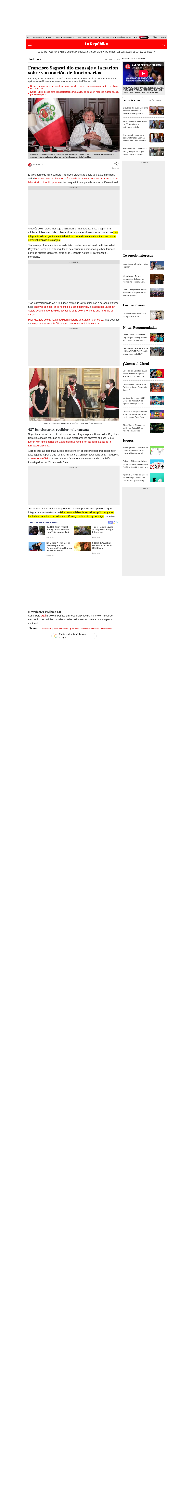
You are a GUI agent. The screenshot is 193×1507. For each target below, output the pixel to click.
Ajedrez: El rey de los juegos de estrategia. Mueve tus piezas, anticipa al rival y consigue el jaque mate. (135, 479)
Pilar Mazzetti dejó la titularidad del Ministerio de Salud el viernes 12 (65, 319)
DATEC (143, 52)
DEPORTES (110, 52)
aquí (43, 615)
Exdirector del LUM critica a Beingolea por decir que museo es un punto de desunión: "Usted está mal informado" (135, 154)
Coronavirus (106, 628)
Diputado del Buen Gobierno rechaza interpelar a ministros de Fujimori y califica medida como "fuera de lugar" (135, 113)
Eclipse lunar (54, 37)
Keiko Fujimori (39, 37)
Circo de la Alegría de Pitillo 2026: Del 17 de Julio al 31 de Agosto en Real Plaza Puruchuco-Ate (135, 415)
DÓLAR (136, 52)
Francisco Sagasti (61, 628)
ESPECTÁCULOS (124, 52)
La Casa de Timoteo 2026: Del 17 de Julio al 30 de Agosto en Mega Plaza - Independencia (134, 402)
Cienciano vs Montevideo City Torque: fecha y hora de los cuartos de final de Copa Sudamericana (135, 339)
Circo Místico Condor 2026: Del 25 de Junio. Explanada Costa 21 (135, 387)
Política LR (38, 165)
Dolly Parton (68, 37)
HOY (28, 37)
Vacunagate (46, 628)
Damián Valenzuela (125, 37)
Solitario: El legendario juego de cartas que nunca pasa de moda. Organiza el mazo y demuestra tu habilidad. (135, 465)
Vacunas (75, 628)
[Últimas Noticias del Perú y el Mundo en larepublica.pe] (96, 44)
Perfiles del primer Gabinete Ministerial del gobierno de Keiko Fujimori (135, 293)
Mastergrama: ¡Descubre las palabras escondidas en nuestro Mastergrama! (135, 450)
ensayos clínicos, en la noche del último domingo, (61, 306)
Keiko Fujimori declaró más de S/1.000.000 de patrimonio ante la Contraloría (135, 125)
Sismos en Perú (107, 37)
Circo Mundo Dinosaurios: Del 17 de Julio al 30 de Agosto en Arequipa (134, 428)
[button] (30, 44)
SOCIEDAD (83, 52)
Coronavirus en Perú (90, 628)
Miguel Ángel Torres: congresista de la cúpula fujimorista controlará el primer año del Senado (133, 280)
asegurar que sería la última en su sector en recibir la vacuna (65, 323)
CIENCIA (100, 52)
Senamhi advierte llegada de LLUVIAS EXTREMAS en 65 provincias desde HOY (135, 351)
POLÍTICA (52, 52)
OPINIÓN (62, 52)
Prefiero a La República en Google (72, 636)
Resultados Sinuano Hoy (88, 37)
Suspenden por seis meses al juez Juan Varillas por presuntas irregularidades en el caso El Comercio (74, 87)
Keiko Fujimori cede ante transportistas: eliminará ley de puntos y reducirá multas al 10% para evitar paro (74, 93)
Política (35, 59)
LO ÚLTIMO (42, 52)
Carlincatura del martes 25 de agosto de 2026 (134, 315)
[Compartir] (116, 163)
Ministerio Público (40, 458)
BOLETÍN (151, 52)
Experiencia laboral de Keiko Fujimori (135, 265)
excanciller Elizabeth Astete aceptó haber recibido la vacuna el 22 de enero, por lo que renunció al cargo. (71, 310)
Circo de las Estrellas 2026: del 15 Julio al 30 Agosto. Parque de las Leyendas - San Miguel (135, 375)
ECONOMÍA (72, 52)
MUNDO (92, 52)
